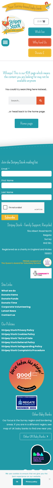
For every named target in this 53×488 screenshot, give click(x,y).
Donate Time (9, 302)
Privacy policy (31, 482)
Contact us (8, 315)
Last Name (7, 192)
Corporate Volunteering (16, 306)
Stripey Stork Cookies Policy (18, 334)
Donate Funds (9, 298)
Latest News (8, 311)
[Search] (40, 101)
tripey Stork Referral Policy (19, 342)
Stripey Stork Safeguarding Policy (21, 346)
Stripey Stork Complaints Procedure (23, 350)
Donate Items (9, 294)
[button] (5, 42)
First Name (7, 180)
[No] (49, 479)
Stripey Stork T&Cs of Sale (17, 338)
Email (4, 168)
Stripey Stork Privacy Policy (17, 330)
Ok (17, 482)
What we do (8, 290)
